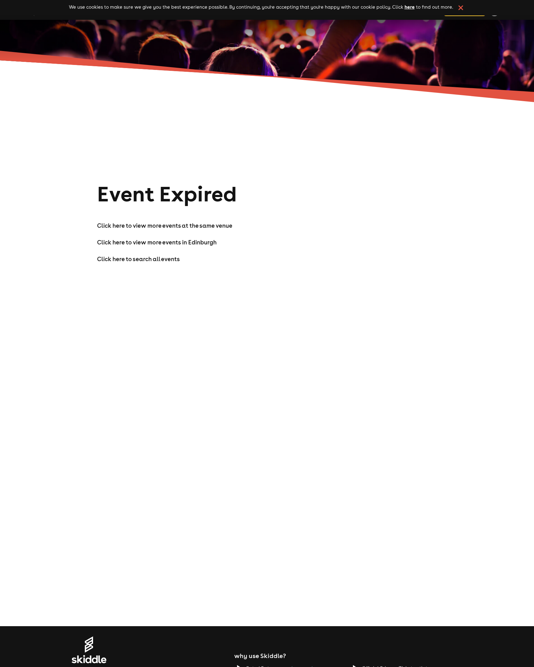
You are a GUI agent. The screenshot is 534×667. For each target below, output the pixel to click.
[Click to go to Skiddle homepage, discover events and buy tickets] (89, 650)
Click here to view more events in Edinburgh (157, 242)
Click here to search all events (138, 259)
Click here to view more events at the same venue (164, 225)
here (410, 7)
